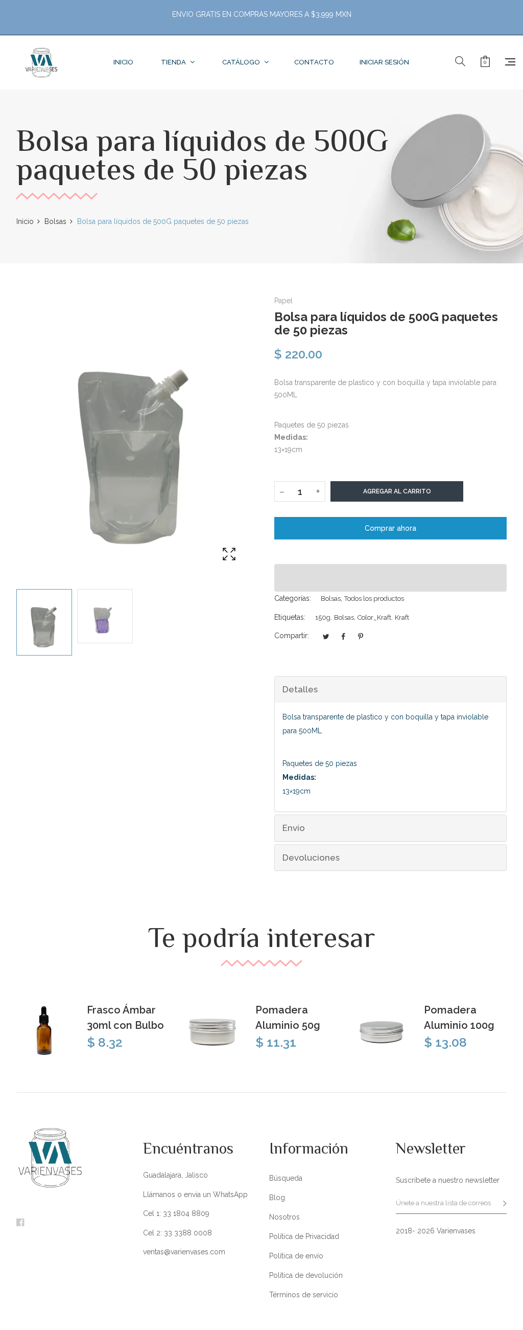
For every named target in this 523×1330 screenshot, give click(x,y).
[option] (44, 622)
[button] (390, 578)
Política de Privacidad (304, 1236)
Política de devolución (306, 1275)
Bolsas (331, 598)
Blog (277, 1197)
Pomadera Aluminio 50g (287, 1017)
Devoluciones (311, 857)
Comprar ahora (390, 528)
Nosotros (284, 1217)
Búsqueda (285, 1178)
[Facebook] (20, 1223)
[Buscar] (460, 61)
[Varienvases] (41, 62)
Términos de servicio (303, 1295)
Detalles (300, 689)
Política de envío (296, 1256)
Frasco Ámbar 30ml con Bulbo (125, 1017)
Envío (293, 828)
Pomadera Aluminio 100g (459, 1017)
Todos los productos (374, 598)
